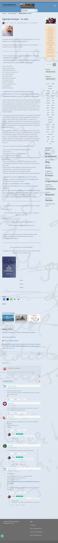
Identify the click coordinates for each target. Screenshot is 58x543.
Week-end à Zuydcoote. (20, 322)
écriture (18, 344)
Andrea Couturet (12, 386)
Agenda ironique (12, 13)
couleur (13, 344)
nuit (52, 112)
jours (48, 105)
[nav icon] (55, 5)
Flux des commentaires (36, 532)
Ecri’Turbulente (13, 186)
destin (53, 93)
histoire (32, 344)
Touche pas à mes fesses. (9, 337)
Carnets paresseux (8, 60)
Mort (48, 110)
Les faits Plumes (49, 159)
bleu (9, 344)
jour (35, 344)
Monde (52, 107)
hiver (53, 100)
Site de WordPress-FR (36, 535)
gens (53, 98)
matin (47, 107)
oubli (13, 346)
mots (7, 346)
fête (24, 344)
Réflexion (50, 122)
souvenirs (36, 346)
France (4, 127)
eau (47, 95)
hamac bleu (20, 179)
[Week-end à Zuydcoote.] (21, 318)
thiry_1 (21, 280)
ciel (53, 90)
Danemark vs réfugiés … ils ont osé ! (11, 333)
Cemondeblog (9, 5)
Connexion (33, 525)
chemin (48, 90)
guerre (48, 100)
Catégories (48, 76)
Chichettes (30, 91)
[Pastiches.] (34, 318)
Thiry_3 (21, 287)
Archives (47, 69)
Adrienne (5, 94)
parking (17, 346)
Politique (50, 117)
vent (7, 348)
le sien (34, 177)
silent (53, 127)
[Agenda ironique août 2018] (8, 318)
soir (29, 346)
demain (47, 93)
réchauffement (24, 346)
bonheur (50, 88)
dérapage (27, 183)
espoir (48, 98)
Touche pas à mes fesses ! (29, 332)
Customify (11, 523)
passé (47, 114)
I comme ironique (34, 94)
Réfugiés (48, 124)
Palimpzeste (16, 183)
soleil (32, 346)
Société (48, 129)
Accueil (4, 13)
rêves (47, 127)
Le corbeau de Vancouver (25, 55)
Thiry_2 (21, 284)
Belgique (50, 86)
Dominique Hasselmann (9, 96)
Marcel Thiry (21, 177)
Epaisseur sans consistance (10, 57)
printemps (50, 119)
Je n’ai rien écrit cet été (33, 60)
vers (10, 348)
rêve (53, 124)
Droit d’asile (48, 198)
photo (52, 114)
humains (48, 102)
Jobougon (26, 192)
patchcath (6, 177)
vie (13, 348)
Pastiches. (31, 322)
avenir (52, 83)
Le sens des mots (23, 62)
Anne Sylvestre (50, 56)
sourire (52, 131)
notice (16, 247)
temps (4, 348)
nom (10, 346)
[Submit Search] (36, 10)
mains (52, 105)
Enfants (52, 95)
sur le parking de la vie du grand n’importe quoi (27, 190)
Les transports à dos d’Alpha (14, 192)
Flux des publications (35, 528)
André (6, 22)
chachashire (6, 91)
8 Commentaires (34, 22)
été (21, 344)
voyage (52, 141)
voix (47, 141)
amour (47, 83)
